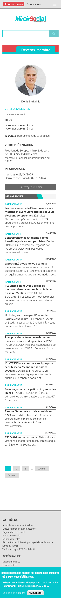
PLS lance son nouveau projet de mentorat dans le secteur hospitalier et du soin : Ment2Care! (29, 289)
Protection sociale (11, 535)
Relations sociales (11, 539)
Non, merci (35, 592)
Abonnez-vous (14, 4)
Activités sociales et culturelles (17, 525)
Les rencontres (9, 565)
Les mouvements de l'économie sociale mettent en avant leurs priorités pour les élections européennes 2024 (29, 212)
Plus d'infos (42, 585)
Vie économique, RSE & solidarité (18, 549)
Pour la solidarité (16, 114)
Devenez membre (35, 50)
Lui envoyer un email (30, 187)
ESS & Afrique (13, 437)
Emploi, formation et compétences (19, 528)
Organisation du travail (13, 532)
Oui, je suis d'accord (14, 592)
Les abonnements (11, 561)
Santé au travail (10, 545)
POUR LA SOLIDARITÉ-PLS (19, 125)
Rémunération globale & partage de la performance (27, 542)
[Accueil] (30, 19)
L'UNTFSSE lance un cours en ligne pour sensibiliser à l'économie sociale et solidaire (29, 367)
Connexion (34, 4)
